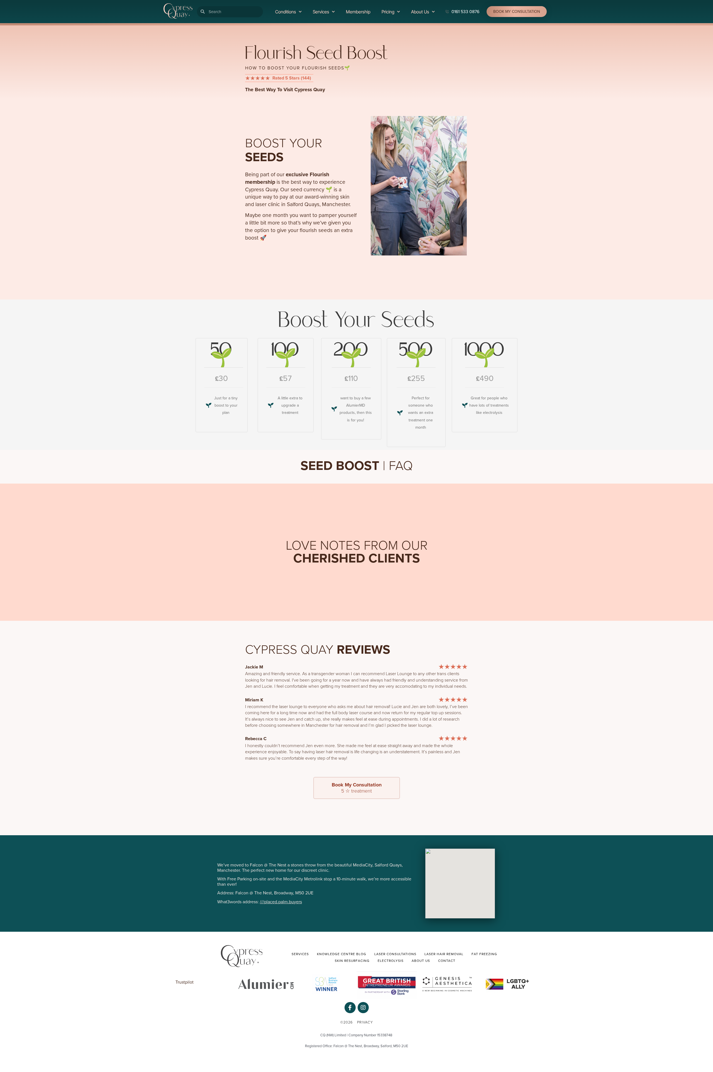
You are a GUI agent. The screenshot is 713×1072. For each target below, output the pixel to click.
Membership (358, 12)
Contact (446, 961)
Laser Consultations (395, 954)
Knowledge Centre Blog (341, 954)
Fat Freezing (484, 954)
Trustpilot (184, 982)
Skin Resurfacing (352, 961)
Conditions (285, 12)
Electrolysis (391, 961)
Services (321, 12)
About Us (420, 12)
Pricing (388, 12)
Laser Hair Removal (443, 954)
